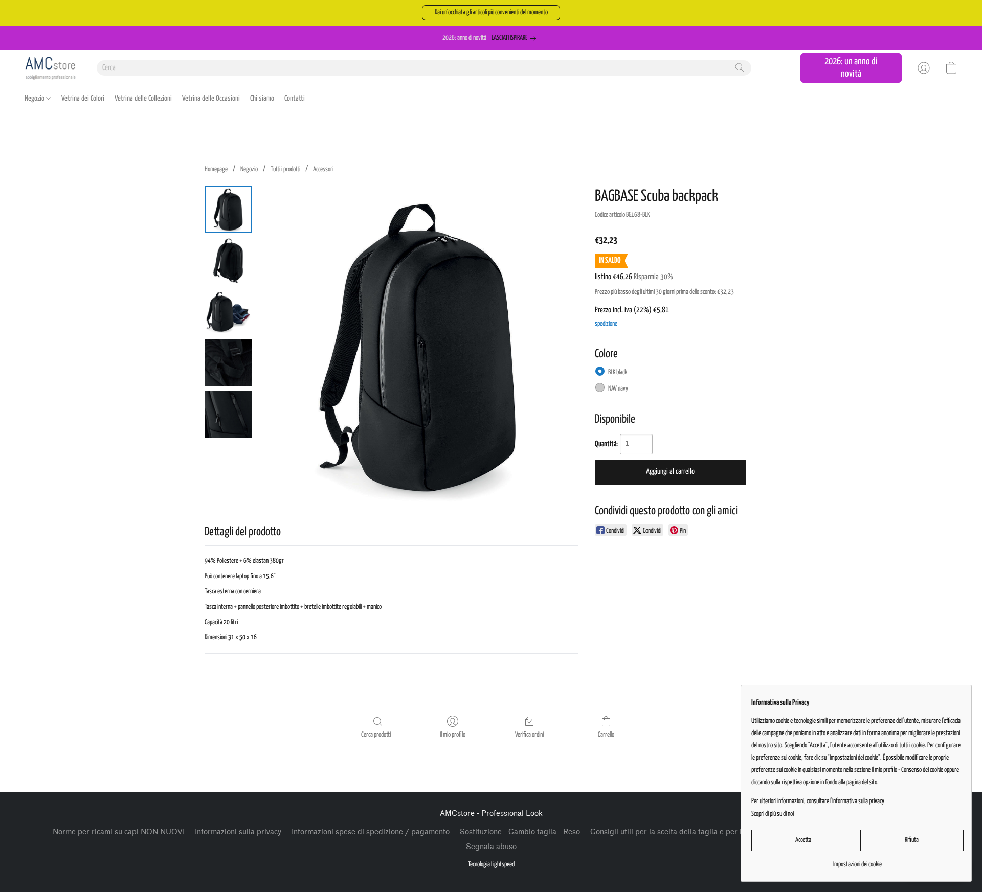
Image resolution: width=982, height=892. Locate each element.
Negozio (35, 98)
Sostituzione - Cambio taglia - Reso (520, 832)
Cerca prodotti (376, 734)
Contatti (294, 98)
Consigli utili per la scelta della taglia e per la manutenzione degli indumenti (720, 832)
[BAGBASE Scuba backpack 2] (228, 311)
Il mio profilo (452, 734)
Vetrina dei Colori (82, 98)
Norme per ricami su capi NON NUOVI (119, 832)
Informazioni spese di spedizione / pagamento (371, 832)
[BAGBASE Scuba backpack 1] (228, 260)
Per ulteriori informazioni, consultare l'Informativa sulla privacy (817, 801)
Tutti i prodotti (285, 169)
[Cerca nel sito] (739, 67)
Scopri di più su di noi (772, 814)
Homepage (216, 169)
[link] (516, 38)
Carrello (606, 734)
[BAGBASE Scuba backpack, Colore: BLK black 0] (228, 209)
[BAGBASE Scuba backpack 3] (228, 362)
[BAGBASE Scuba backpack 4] (228, 414)
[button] (491, 12)
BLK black (617, 372)
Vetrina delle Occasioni (211, 98)
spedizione (606, 324)
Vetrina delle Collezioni (143, 98)
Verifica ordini (529, 734)
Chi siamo (262, 98)
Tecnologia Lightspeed (491, 864)
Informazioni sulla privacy (238, 832)
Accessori (323, 169)
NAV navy (618, 388)
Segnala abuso (491, 846)
